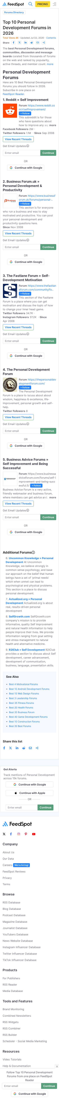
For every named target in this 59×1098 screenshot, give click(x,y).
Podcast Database (14, 915)
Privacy (7, 877)
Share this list (12, 741)
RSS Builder (10, 1034)
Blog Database (12, 908)
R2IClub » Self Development (27, 649)
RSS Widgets (11, 1022)
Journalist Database (15, 928)
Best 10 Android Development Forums (29, 689)
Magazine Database (15, 921)
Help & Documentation (17, 1066)
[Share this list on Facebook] (13, 42)
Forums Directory (14, 12)
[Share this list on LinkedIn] (26, 42)
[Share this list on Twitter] (19, 42)
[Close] (57, 1067)
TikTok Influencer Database (19, 960)
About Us (8, 852)
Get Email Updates (14, 146)
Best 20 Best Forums (20, 726)
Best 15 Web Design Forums (24, 693)
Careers (16, 865)
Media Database (13, 991)
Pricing (42, 4)
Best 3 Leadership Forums (23, 698)
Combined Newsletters (17, 1015)
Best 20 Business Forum (21, 712)
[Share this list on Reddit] (32, 42)
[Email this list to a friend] (38, 42)
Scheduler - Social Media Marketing (25, 1041)
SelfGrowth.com (19, 616)
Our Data (8, 858)
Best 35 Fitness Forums (21, 703)
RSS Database (11, 902)
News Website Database (18, 940)
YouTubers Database (15, 934)
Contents (51, 37)
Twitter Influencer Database (20, 953)
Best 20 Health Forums (21, 707)
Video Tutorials (12, 1059)
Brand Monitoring (13, 1009)
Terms (6, 884)
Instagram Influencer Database (21, 947)
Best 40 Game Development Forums (28, 716)
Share (6, 42)
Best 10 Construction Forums (24, 721)
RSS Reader (10, 984)
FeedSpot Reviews (14, 871)
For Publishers (11, 978)
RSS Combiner (11, 1028)
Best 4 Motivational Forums (23, 684)
